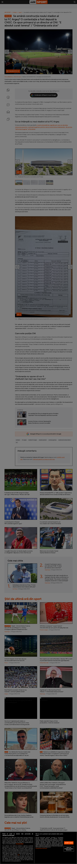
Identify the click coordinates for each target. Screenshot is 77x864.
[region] (38, 848)
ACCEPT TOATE (69, 842)
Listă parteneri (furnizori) (41, 848)
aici (18, 854)
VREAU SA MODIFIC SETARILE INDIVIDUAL (69, 849)
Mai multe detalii (19, 843)
